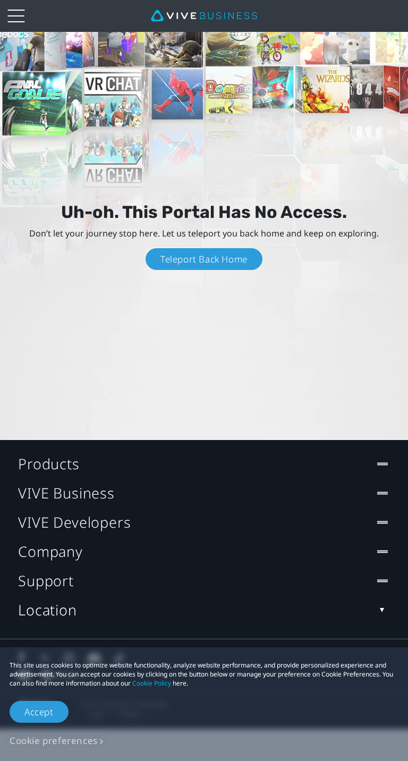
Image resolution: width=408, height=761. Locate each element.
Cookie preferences (54, 740)
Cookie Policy (151, 683)
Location (47, 610)
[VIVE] (204, 16)
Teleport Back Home (204, 259)
